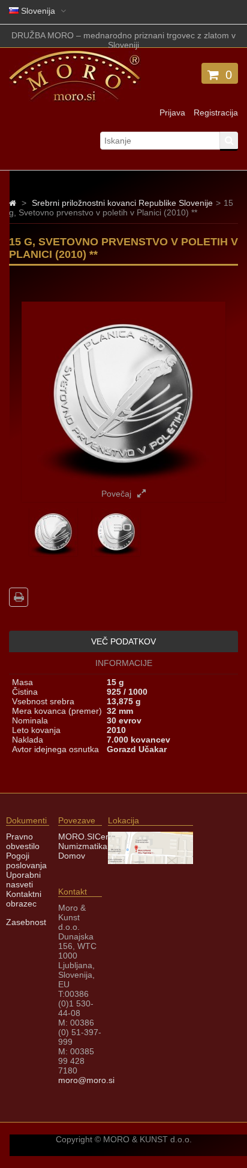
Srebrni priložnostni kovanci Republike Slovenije (122, 203)
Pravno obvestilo (23, 841)
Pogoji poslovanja (26, 860)
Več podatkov (123, 641)
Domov (71, 855)
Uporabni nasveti (23, 879)
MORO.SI (76, 836)
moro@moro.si (86, 1080)
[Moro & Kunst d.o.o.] (75, 99)
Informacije (123, 663)
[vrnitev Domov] (12, 203)
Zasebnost (26, 922)
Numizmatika (82, 846)
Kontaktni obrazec (23, 898)
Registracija (216, 112)
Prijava (172, 112)
